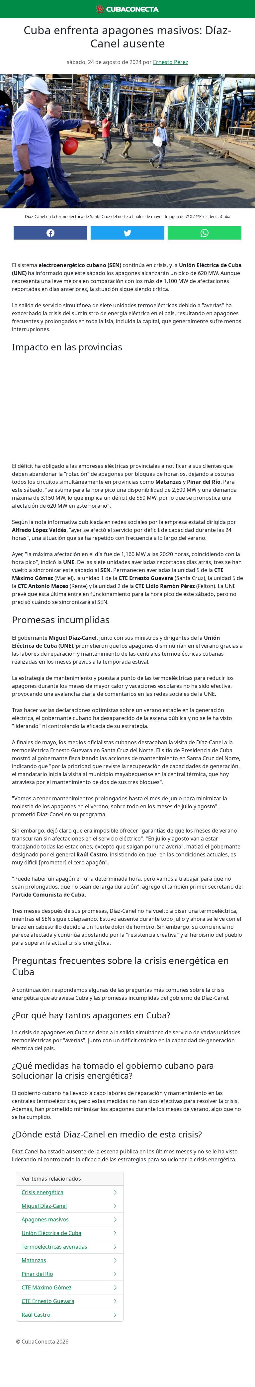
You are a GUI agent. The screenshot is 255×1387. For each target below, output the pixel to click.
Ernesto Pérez (170, 62)
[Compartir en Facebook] (50, 233)
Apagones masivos (45, 1219)
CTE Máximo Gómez (47, 1287)
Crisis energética (42, 1192)
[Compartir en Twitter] (127, 233)
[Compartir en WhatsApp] (204, 233)
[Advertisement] (127, 407)
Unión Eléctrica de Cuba (51, 1233)
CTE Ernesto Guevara (48, 1301)
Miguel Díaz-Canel (44, 1205)
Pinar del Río (37, 1274)
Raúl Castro (36, 1314)
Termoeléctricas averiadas (54, 1246)
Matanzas (34, 1260)
